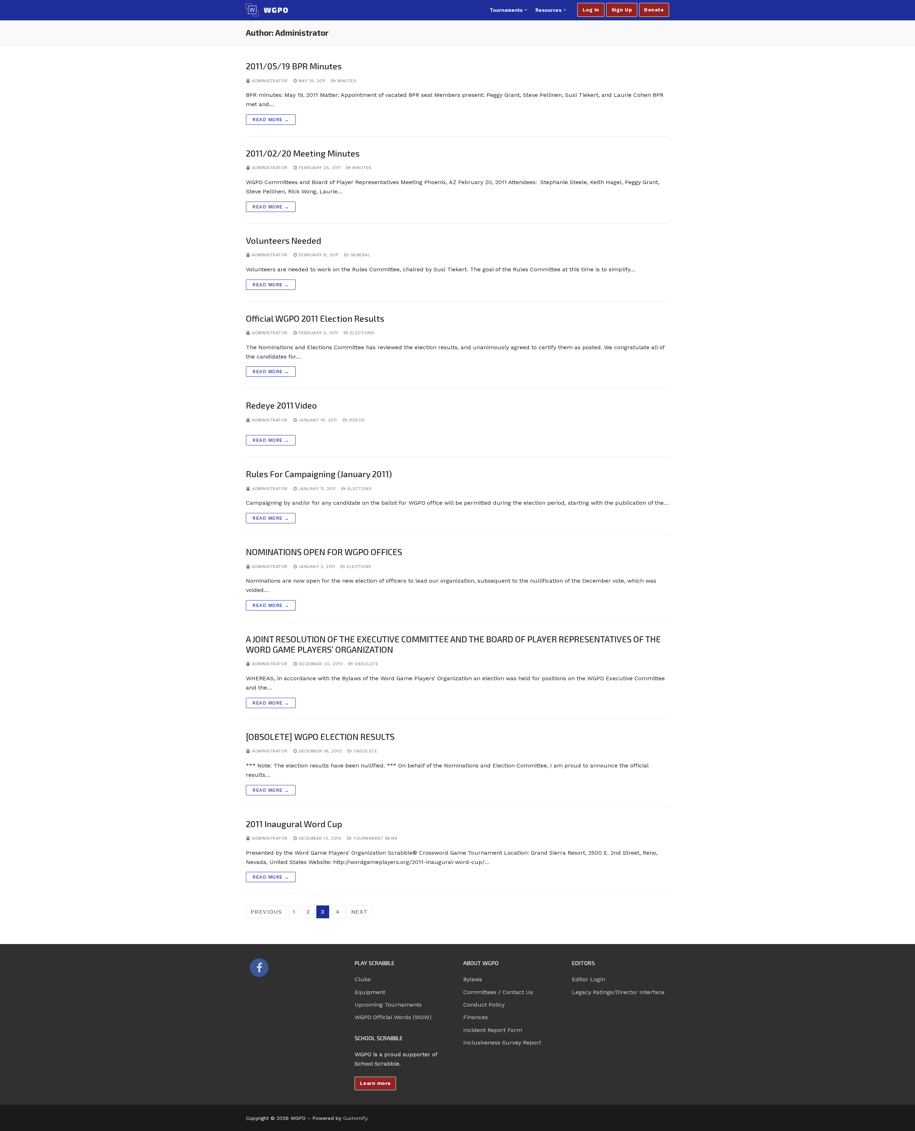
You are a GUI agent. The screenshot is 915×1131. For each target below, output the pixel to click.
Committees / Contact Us (498, 992)
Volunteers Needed (283, 240)
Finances (475, 1017)
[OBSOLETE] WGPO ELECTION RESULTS (320, 736)
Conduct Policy (484, 1004)
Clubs (363, 979)
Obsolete (365, 663)
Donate (654, 10)
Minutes (346, 80)
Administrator (269, 80)
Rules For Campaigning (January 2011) (319, 474)
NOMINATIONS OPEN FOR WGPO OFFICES (324, 552)
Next (359, 911)
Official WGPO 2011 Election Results (315, 318)
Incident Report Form (492, 1030)
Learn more (375, 1083)
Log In (591, 10)
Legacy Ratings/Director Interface (618, 992)
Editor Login (588, 979)
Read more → (270, 119)
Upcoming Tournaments (388, 1004)
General (359, 254)
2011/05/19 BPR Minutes (294, 66)
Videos (356, 420)
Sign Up (622, 10)
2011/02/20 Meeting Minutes (303, 153)
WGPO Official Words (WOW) (393, 1017)
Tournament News (375, 838)
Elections (361, 332)
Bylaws (472, 979)
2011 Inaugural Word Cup (294, 824)
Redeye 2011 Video (281, 405)
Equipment (370, 992)
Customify (355, 1118)
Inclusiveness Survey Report (502, 1042)
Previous (266, 911)
